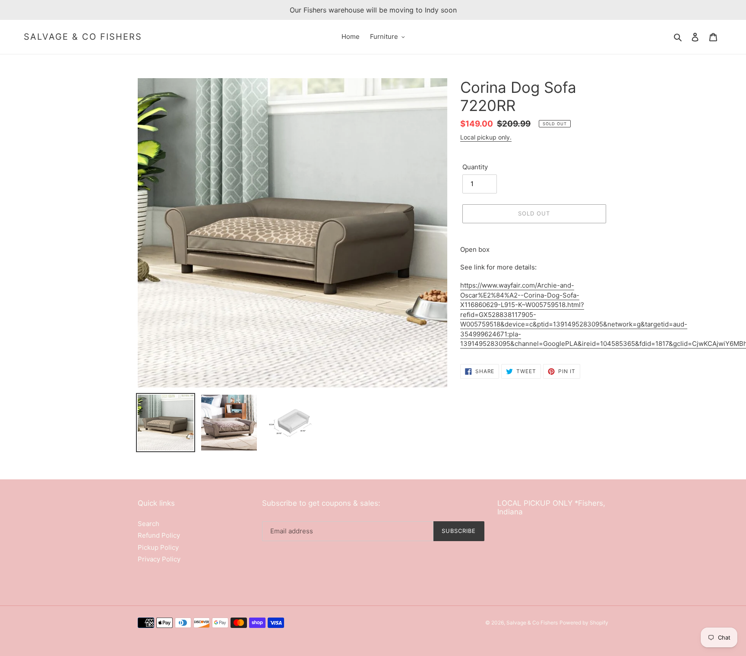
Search (148, 524)
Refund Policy (159, 535)
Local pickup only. (486, 137)
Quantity (475, 167)
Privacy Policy (159, 559)
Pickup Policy (158, 547)
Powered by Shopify (584, 622)
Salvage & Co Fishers (83, 37)
